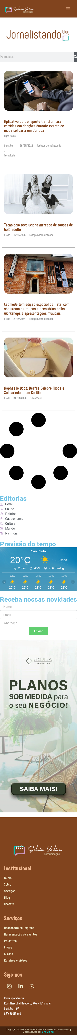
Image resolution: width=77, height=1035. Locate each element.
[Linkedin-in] (20, 986)
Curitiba (8, 145)
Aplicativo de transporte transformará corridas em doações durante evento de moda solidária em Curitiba (34, 125)
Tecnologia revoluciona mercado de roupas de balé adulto (38, 227)
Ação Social (10, 136)
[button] (68, 8)
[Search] (75, 57)
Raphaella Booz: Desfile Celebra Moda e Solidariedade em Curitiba (34, 390)
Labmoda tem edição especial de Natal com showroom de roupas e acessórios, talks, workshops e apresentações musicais (36, 308)
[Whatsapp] (32, 986)
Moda (7, 235)
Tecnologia (9, 155)
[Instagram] (9, 986)
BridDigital (48, 1032)
